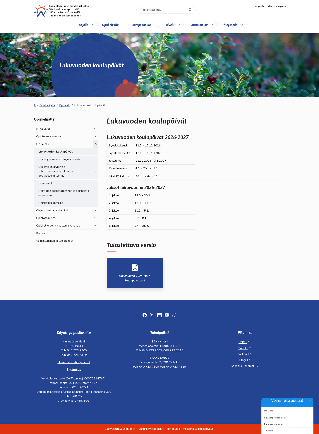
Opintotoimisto (45, 218)
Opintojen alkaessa (48, 136)
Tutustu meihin (198, 24)
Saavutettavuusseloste (120, 429)
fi (35, 105)
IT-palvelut (43, 129)
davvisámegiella (277, 6)
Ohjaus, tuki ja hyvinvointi (52, 210)
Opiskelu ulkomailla (50, 203)
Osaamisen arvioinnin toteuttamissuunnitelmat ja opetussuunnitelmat (55, 171)
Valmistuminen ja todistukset (54, 241)
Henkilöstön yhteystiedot (74, 362)
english (259, 6)
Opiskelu (64, 105)
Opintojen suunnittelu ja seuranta (59, 159)
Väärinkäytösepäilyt (151, 429)
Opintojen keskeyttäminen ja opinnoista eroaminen (63, 193)
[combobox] (165, 10)
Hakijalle (82, 24)
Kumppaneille (141, 24)
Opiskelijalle (110, 24)
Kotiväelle (42, 233)
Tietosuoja (173, 429)
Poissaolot (45, 183)
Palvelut (169, 24)
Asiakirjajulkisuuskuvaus (198, 429)
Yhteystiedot (230, 24)
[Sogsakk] (61, 11)
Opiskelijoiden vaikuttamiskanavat (58, 226)
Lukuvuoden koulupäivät (55, 152)
